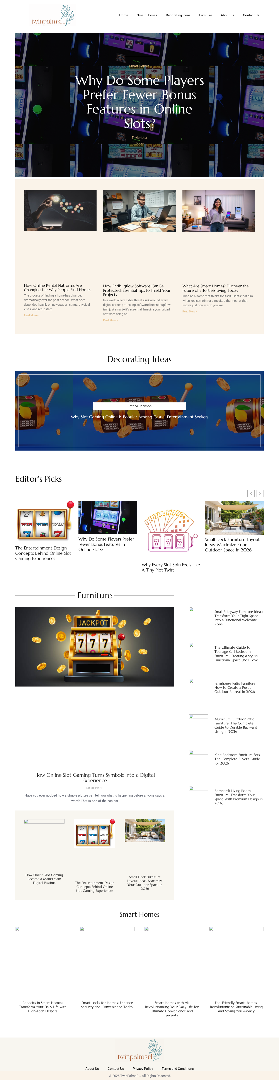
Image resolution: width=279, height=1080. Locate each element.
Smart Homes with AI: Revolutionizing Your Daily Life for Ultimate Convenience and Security (172, 1008)
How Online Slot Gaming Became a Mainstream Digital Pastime (44, 879)
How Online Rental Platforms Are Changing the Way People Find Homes (57, 287)
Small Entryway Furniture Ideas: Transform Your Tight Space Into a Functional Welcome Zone (238, 617)
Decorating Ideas (178, 15)
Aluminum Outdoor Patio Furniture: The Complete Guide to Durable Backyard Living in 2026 (235, 725)
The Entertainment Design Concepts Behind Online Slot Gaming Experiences (43, 553)
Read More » (31, 315)
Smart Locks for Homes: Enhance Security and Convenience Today (107, 1004)
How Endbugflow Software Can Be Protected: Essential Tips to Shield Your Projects (136, 290)
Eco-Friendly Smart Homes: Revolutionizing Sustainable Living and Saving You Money (236, 1006)
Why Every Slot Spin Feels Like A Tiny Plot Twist (171, 567)
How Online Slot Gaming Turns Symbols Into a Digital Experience (94, 777)
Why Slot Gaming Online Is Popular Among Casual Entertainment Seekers (139, 416)
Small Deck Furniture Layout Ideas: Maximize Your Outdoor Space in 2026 (232, 545)
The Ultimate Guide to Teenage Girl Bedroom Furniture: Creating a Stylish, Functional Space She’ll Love (236, 653)
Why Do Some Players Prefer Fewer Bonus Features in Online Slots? (139, 102)
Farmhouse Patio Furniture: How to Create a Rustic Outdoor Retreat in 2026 (235, 687)
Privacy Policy (143, 1069)
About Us (227, 15)
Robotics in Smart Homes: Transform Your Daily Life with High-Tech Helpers (42, 1006)
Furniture (205, 15)
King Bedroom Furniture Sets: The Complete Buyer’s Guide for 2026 (237, 759)
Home (123, 15)
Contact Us (251, 15)
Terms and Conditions (178, 1069)
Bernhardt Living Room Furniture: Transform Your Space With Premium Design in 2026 (238, 796)
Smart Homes (147, 15)
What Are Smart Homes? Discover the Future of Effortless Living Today (215, 288)
